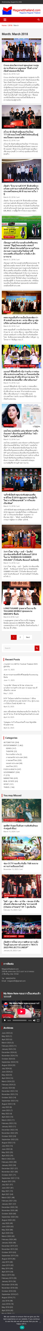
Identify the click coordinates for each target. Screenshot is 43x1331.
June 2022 (6, 1149)
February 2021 (7, 1201)
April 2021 (6, 1194)
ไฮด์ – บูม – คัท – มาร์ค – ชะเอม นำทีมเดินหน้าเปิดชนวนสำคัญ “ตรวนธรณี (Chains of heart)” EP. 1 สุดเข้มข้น (21, 904)
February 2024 (7, 1085)
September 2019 (8, 1256)
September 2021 (8, 1178)
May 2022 (5, 1152)
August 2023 (7, 1104)
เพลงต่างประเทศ (12, 763)
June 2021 (6, 1188)
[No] (40, 1322)
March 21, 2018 (9, 260)
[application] (21, 1012)
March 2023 (6, 1120)
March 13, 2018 (9, 439)
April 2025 (6, 1039)
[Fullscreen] (38, 1020)
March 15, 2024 (9, 832)
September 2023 (8, 1101)
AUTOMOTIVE (9, 126)
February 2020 (7, 1239)
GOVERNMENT (9, 772)
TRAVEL (7, 312)
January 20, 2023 (10, 951)
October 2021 (7, 1175)
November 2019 (8, 1249)
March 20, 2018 (9, 326)
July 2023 (5, 1107)
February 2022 (7, 1162)
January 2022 (7, 1165)
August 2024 (7, 1065)
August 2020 (7, 1220)
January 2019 (7, 1281)
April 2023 (6, 1117)
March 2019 (6, 1275)
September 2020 (8, 1217)
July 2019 (5, 1262)
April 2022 (6, 1156)
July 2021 (5, 1185)
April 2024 (6, 1078)
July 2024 (5, 1068)
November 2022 (8, 1133)
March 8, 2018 (9, 617)
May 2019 (5, 1268)
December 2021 (8, 1168)
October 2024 (7, 1059)
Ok (22, 1327)
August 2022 (7, 1143)
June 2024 (6, 1072)
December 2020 (8, 1207)
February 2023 (7, 1123)
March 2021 (6, 1197)
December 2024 (8, 1052)
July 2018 (5, 1301)
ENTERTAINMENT (10, 366)
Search (37, 648)
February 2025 (7, 1046)
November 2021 (8, 1172)
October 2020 (7, 1214)
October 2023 (7, 1097)
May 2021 (5, 1191)
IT (5, 602)
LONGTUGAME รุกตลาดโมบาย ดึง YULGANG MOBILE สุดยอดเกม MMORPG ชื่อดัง (20, 611)
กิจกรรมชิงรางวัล (12, 754)
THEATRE (9, 751)
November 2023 (8, 1094)
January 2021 (7, 1204)
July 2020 (5, 1223)
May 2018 (5, 1307)
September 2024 (8, 1062)
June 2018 (6, 1304)
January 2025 (7, 1049)
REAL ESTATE (9, 781)
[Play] (5, 1020)
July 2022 (5, 1146)
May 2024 (5, 1075)
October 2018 (7, 1291)
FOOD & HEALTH (10, 425)
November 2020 (8, 1210)
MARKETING (8, 59)
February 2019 (7, 1278)
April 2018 (6, 1310)
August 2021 (7, 1181)
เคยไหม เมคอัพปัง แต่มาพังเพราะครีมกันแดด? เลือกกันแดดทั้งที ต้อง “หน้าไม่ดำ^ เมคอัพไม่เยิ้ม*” (21, 434)
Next (28, 637)
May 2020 (5, 1230)
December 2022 (8, 1130)
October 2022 (7, 1136)
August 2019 (7, 1259)
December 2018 (8, 1285)
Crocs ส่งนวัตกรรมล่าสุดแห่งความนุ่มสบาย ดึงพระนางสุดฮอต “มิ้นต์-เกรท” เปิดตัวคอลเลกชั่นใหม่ (21, 68)
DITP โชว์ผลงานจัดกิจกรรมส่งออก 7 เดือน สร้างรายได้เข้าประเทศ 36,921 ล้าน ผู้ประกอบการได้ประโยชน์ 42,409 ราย (21, 701)
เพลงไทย (9, 766)
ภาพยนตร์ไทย (11, 760)
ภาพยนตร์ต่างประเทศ (14, 757)
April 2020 (6, 1233)
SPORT (6, 784)
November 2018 (8, 1288)
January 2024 (7, 1088)
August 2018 (7, 1297)
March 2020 (6, 1236)
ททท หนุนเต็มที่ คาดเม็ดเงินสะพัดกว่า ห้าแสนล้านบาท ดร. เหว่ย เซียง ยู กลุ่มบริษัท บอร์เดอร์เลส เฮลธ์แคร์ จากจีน (21, 320)
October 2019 (7, 1252)
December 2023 (8, 1091)
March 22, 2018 (9, 140)
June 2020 (6, 1226)
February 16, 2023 (10, 910)
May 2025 (5, 1036)
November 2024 (8, 1056)
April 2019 (6, 1272)
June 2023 (6, 1110)
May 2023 (5, 1114)
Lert (18, 74)
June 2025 (6, 1033)
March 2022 (6, 1159)
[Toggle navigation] (5, 19)
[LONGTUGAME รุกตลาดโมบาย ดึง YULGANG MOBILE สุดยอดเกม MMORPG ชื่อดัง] (21, 593)
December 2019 (8, 1246)
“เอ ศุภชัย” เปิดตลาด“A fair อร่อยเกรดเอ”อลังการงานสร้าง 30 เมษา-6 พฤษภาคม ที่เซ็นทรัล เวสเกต (20, 687)
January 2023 (7, 1126)
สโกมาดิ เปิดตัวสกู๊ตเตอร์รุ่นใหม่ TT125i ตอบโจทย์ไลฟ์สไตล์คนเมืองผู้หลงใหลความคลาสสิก (21, 135)
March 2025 (6, 1043)
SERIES (9, 748)
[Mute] (34, 1020)
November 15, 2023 (11, 869)
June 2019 (6, 1265)
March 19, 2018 (9, 383)
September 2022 (8, 1139)
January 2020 (7, 1243)
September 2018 (8, 1294)
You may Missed (12, 795)
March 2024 (6, 1081)
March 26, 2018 (9, 74)
